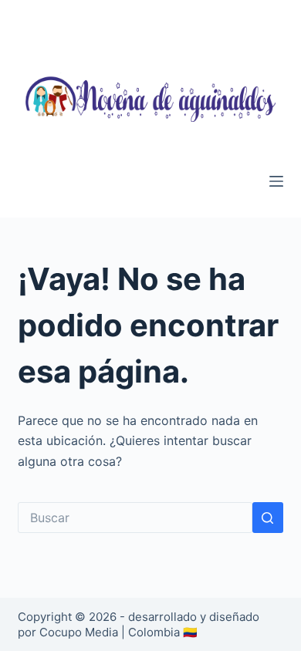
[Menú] (276, 181)
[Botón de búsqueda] (267, 517)
